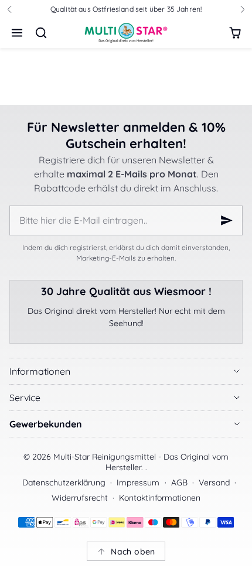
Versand (214, 482)
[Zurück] (9, 9)
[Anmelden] (226, 220)
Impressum (138, 482)
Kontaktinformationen (159, 497)
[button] (17, 33)
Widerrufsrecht (80, 497)
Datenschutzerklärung (63, 482)
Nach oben (133, 551)
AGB (179, 482)
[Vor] (242, 9)
